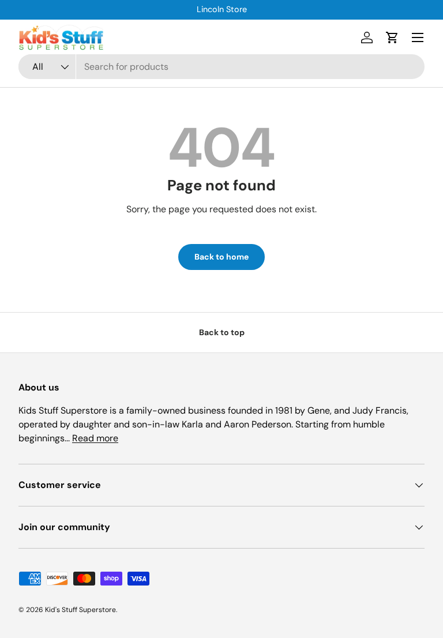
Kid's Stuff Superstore (80, 609)
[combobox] (221, 66)
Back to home (221, 257)
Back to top (222, 332)
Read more (95, 438)
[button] (392, 37)
